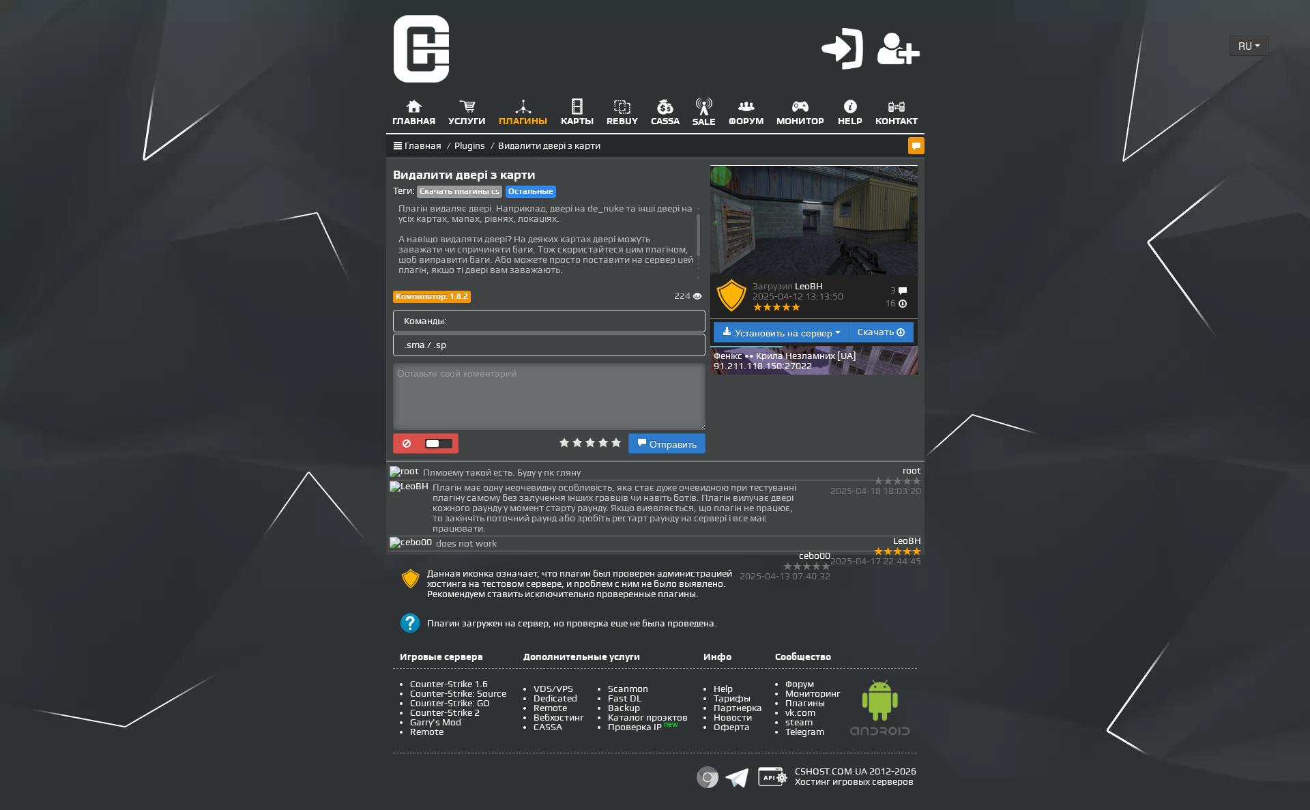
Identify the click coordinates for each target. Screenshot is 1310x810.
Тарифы (732, 698)
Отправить (672, 443)
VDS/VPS (553, 689)
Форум (799, 684)
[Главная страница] (421, 48)
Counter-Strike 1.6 (449, 684)
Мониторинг (813, 694)
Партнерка (738, 708)
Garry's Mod (435, 722)
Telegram (804, 732)
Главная (423, 146)
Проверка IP (635, 727)
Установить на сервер (783, 332)
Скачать (877, 332)
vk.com (800, 713)
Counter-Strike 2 (445, 713)
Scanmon (628, 689)
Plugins (469, 146)
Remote (426, 732)
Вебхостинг (559, 717)
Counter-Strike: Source (458, 694)
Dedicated (555, 698)
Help (723, 689)
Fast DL (624, 698)
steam (799, 722)
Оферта (732, 727)
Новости (733, 717)
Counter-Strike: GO (450, 703)
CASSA (548, 727)
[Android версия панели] (880, 710)
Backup (624, 708)
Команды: (425, 321)
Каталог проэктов (648, 717)
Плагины (805, 703)
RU (1246, 46)
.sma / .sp (425, 345)
